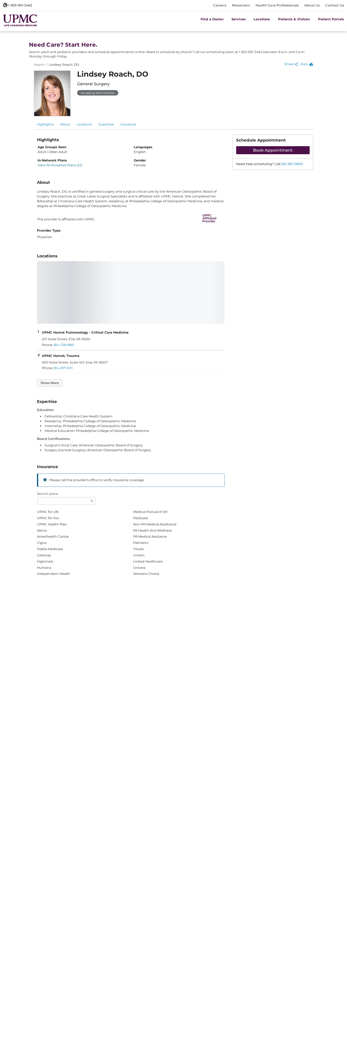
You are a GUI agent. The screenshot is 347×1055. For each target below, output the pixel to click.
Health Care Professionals (277, 5)
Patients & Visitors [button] (294, 19)
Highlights (45, 124)
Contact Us (334, 5)
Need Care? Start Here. (63, 45)
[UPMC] (20, 20)
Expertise (106, 124)
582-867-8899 (292, 164)
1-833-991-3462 (19, 5)
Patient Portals (331, 19)
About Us (312, 5)
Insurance (128, 124)
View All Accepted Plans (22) (60, 165)
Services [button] (239, 19)
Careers (219, 5)
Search (39, 65)
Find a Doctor (212, 19)
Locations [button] (262, 19)
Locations (84, 124)
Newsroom (241, 5)
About (65, 124)
